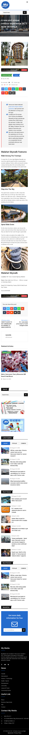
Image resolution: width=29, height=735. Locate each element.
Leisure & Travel (10, 29)
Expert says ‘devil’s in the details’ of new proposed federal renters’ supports (19, 554)
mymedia (8, 335)
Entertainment (4, 683)
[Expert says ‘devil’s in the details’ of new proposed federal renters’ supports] (6, 553)
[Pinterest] (3, 92)
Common (23, 443)
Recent (6, 443)
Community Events (6, 690)
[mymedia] (9, 82)
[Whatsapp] (17, 88)
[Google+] (9, 88)
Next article (24, 320)
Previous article (6, 320)
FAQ (2, 704)
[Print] (13, 92)
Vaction (16, 75)
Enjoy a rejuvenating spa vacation (11, 374)
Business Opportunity (6, 702)
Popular (14, 443)
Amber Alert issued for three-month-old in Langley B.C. (19, 520)
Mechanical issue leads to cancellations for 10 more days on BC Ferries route (17, 473)
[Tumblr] (24, 88)
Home (3, 29)
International (4, 676)
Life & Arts (4, 685)
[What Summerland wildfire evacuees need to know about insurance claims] (5, 481)
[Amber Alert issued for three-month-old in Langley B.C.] (6, 519)
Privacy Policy (17, 733)
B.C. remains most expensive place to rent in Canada (19, 510)
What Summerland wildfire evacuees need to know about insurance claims (18, 483)
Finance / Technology (6, 678)
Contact (3, 707)
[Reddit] (6, 92)
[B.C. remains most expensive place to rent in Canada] (6, 509)
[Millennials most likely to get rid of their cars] (6, 529)
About (2, 700)
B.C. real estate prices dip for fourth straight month (22, 323)
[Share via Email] (10, 92)
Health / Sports (5, 681)
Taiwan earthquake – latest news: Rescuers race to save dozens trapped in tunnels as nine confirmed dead (19, 542)
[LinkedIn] (13, 88)
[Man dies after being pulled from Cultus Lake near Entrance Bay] (5, 462)
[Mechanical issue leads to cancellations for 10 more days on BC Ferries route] (5, 471)
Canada (3, 673)
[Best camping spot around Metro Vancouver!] (6, 499)
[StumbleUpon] (20, 88)
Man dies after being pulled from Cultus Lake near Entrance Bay (18, 463)
